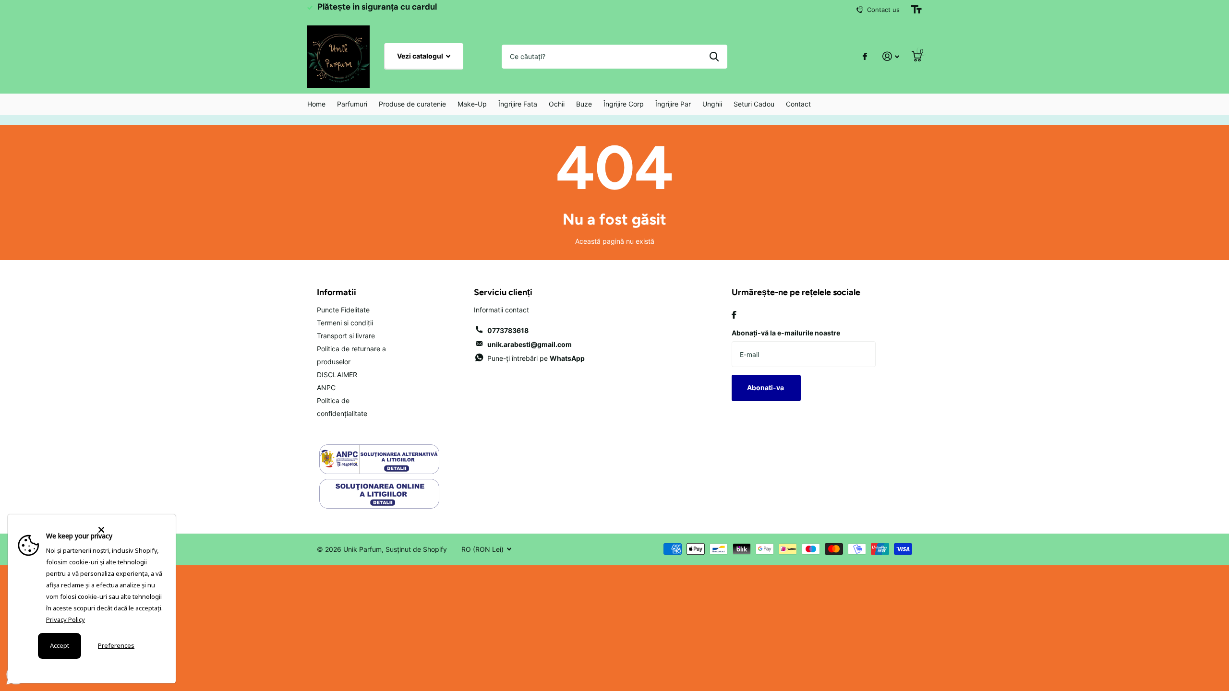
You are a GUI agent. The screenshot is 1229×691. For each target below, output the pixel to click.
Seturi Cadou (754, 104)
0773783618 (508, 330)
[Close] (131, 530)
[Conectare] (891, 56)
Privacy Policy (65, 619)
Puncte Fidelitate (343, 310)
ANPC (326, 387)
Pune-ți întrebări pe (536, 358)
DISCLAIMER (337, 374)
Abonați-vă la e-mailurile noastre (786, 333)
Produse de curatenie (412, 104)
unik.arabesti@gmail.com (529, 344)
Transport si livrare (346, 336)
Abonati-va (766, 387)
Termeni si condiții (345, 323)
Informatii (336, 292)
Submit (714, 57)
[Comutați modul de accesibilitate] (916, 9)
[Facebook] (734, 315)
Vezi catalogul (421, 56)
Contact (798, 104)
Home (316, 104)
